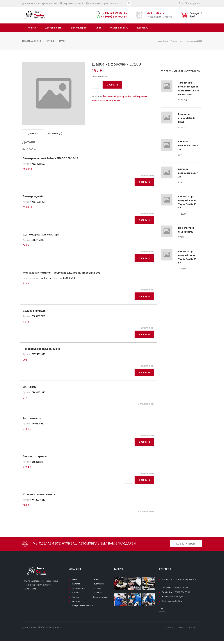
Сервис (96, 579)
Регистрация (193, 3)
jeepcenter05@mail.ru (73, 3)
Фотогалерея (78, 28)
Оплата (75, 597)
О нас (74, 579)
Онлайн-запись (119, 28)
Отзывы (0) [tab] (55, 133)
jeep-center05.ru (175, 601)
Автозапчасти (53, 28)
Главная (31, 28)
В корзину (112, 85)
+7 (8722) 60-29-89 (114, 13)
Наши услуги (98, 584)
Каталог (76, 584)
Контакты (143, 28)
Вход (181, 3)
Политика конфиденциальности (82, 603)
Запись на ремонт (186, 544)
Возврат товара (100, 597)
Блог (98, 28)
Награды (97, 588)
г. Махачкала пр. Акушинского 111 (41, 3)
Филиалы (76, 592)
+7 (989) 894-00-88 (114, 16)
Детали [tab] (33, 133)
